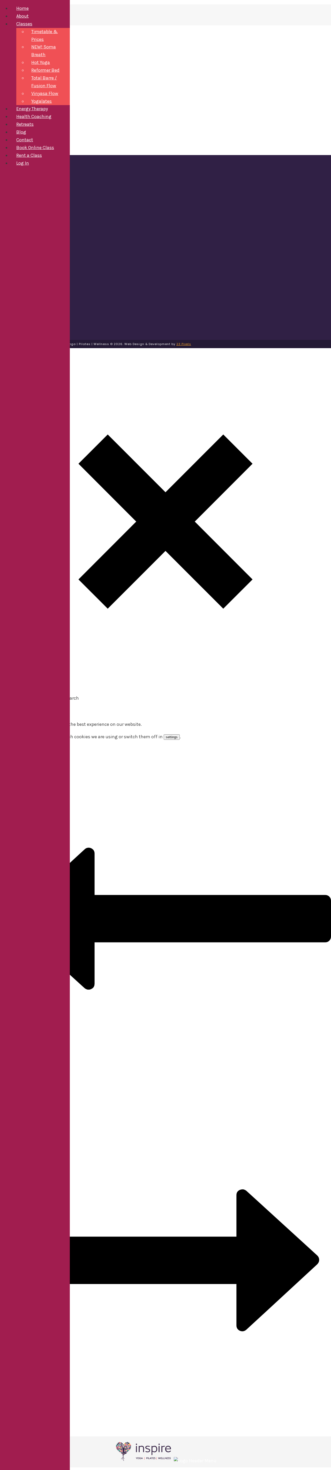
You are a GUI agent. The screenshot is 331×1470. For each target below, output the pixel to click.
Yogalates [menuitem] (41, 101)
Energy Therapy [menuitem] (32, 109)
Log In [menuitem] (22, 163)
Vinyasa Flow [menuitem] (44, 93)
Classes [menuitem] (24, 24)
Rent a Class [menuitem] (29, 155)
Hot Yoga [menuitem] (40, 62)
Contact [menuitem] (24, 140)
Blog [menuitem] (21, 132)
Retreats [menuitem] (25, 124)
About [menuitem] (22, 16)
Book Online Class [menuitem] (35, 147)
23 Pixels (183, 344)
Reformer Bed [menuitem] (45, 70)
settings (172, 737)
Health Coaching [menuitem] (33, 116)
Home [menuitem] (22, 8)
